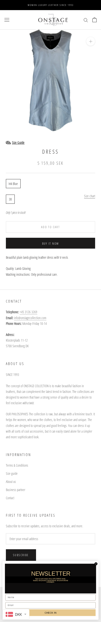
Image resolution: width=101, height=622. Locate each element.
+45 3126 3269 (28, 312)
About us (11, 481)
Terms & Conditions (17, 465)
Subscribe (21, 555)
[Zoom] (90, 41)
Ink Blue (13, 183)
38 (10, 199)
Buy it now (50, 243)
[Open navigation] (6, 20)
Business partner (15, 489)
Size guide (12, 473)
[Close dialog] (96, 563)
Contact (10, 497)
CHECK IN (50, 612)
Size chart (89, 196)
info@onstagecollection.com (30, 317)
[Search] (86, 20)
